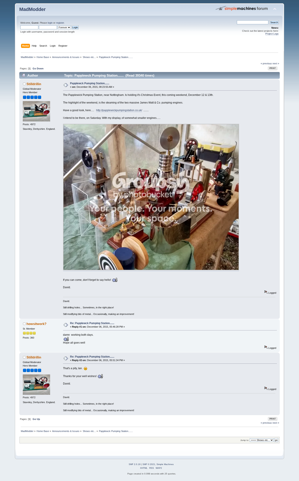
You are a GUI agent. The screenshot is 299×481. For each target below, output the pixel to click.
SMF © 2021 (148, 464)
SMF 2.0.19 (135, 464)
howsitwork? (36, 324)
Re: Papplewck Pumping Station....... (92, 323)
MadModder (32, 9)
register (60, 22)
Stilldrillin (33, 84)
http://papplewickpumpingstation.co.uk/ (119, 110)
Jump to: (244, 440)
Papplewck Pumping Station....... (89, 83)
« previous (266, 63)
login (50, 22)
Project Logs (272, 33)
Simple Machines (165, 464)
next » (276, 63)
